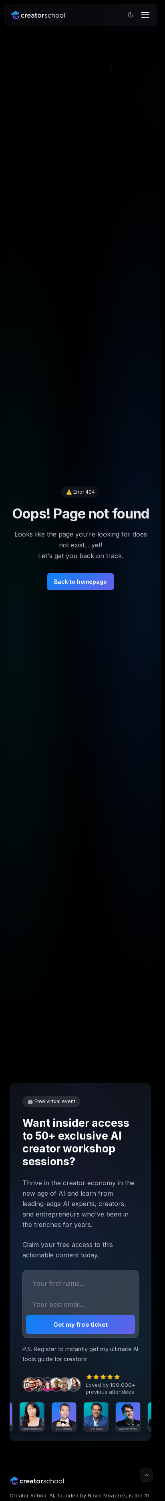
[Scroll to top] (146, 1475)
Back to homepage (80, 581)
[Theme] (130, 15)
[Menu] (145, 14)
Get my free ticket (80, 1324)
